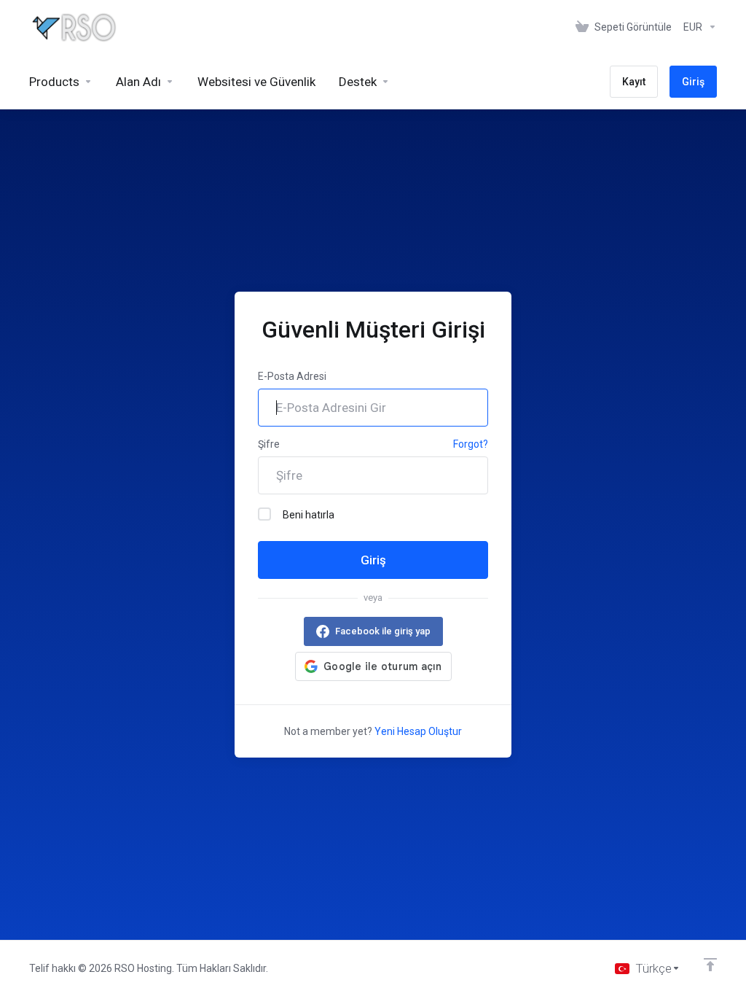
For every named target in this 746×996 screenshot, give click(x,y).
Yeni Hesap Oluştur (418, 731)
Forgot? (470, 444)
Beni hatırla (308, 515)
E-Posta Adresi (292, 376)
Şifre (269, 444)
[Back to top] (710, 964)
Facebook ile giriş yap (383, 631)
